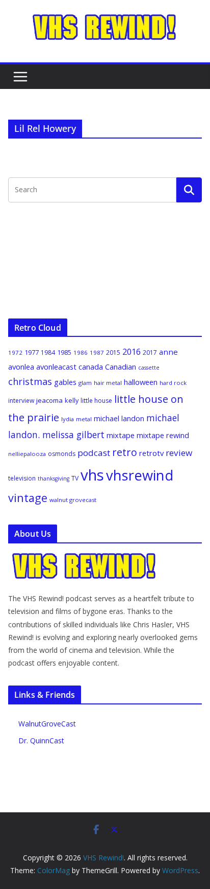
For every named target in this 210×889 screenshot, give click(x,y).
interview (21, 400)
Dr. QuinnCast (41, 740)
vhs (92, 475)
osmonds (61, 453)
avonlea (21, 366)
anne (168, 352)
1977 (31, 352)
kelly (71, 400)
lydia (67, 419)
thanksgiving (53, 478)
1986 (80, 352)
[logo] (84, 557)
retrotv (151, 453)
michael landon (119, 418)
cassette (149, 367)
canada (90, 366)
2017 (150, 352)
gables (65, 382)
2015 (113, 352)
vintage (27, 497)
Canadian (120, 366)
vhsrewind (139, 475)
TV (74, 478)
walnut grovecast (72, 500)
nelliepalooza (27, 454)
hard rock (173, 382)
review (179, 453)
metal (84, 419)
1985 (64, 352)
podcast (93, 453)
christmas (30, 381)
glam (85, 382)
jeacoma (49, 400)
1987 (97, 352)
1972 (15, 352)
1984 (48, 352)
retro (124, 452)
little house (96, 400)
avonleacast (56, 366)
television (22, 478)
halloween (141, 382)
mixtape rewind (163, 435)
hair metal (108, 382)
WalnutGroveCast (47, 723)
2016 (131, 351)
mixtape (121, 435)
